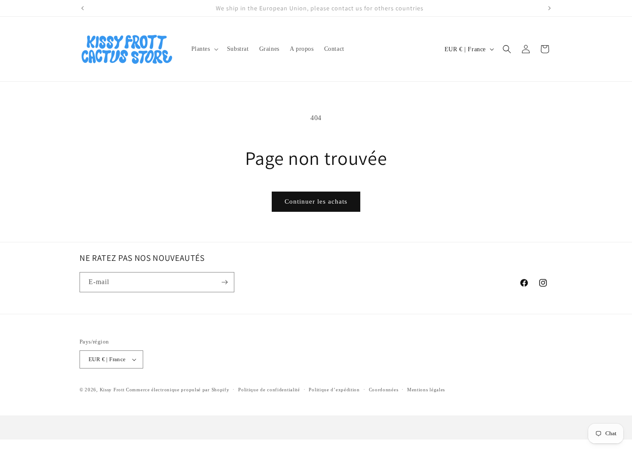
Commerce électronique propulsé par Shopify (177, 389)
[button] (204, 49)
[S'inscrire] (224, 282)
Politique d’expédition (334, 389)
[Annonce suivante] (549, 8)
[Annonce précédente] (82, 8)
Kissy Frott (112, 389)
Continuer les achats (316, 201)
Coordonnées (384, 389)
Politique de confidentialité (269, 389)
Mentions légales (426, 389)
